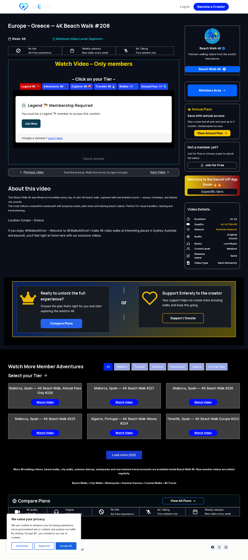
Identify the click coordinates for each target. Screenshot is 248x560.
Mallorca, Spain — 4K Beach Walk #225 (45, 419)
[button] (108, 366)
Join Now (31, 123)
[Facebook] (213, 547)
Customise (22, 545)
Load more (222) (124, 455)
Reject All (44, 545)
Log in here (55, 138)
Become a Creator (211, 7)
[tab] (30, 86)
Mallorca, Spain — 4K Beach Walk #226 (203, 388)
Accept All (66, 545)
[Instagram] (226, 547)
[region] (44, 533)
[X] (219, 547)
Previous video (34, 172)
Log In (185, 6)
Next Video (157, 172)
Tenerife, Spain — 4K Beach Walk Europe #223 (203, 419)
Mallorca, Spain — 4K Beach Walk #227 (124, 388)
